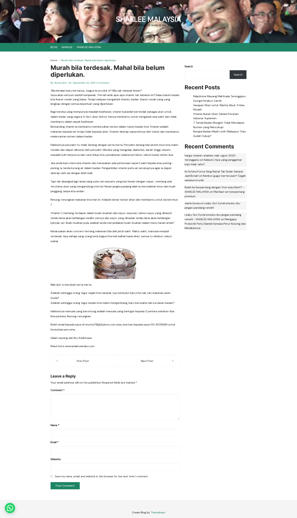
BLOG (54, 47)
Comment (57, 390)
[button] (10, 508)
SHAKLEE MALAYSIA (148, 19)
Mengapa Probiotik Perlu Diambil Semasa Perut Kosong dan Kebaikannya (215, 223)
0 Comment (102, 82)
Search (189, 66)
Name (55, 425)
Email (54, 442)
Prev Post (83, 361)
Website (56, 459)
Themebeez (158, 512)
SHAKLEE (67, 47)
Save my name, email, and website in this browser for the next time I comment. (101, 476)
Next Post (147, 361)
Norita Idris (60, 82)
